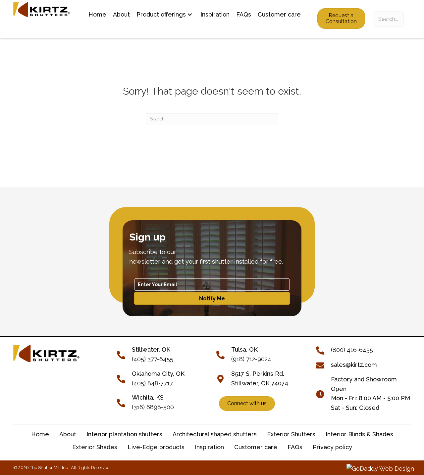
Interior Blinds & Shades (359, 434)
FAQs (295, 447)
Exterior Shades (94, 447)
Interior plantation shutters (124, 434)
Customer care (255, 447)
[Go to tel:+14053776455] (124, 354)
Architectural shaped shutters (215, 434)
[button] (190, 15)
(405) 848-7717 (152, 383)
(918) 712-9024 (251, 359)
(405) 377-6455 (152, 359)
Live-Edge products (156, 447)
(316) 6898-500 (153, 407)
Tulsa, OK (244, 349)
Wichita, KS (148, 397)
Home (40, 434)
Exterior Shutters (291, 434)
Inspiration (209, 447)
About (67, 434)
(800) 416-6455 (352, 349)
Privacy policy (332, 447)
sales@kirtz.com (354, 364)
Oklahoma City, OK (158, 373)
